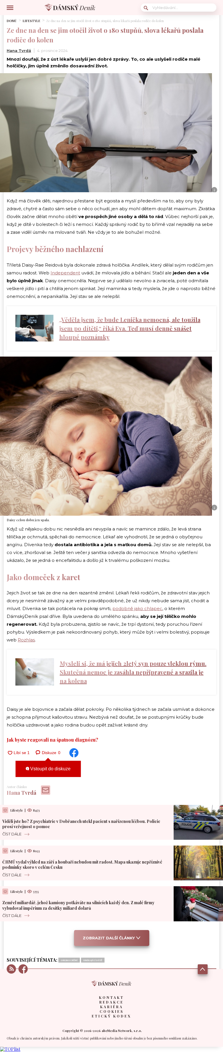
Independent (65, 273)
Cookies (112, 1011)
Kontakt (111, 997)
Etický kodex (111, 1016)
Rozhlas (26, 640)
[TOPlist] (10, 1049)
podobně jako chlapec (137, 608)
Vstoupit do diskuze (50, 768)
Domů (12, 21)
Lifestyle (31, 21)
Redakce (111, 1002)
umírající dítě (92, 960)
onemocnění (69, 960)
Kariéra (111, 1006)
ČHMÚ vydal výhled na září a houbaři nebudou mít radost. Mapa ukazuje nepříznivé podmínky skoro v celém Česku (82, 864)
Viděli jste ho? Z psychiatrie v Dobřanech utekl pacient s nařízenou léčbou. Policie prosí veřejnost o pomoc (81, 824)
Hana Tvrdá (19, 50)
